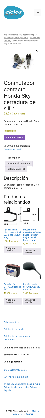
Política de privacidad (14, 329)
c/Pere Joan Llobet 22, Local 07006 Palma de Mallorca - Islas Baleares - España (22, 387)
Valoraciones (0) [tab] (16, 169)
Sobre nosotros (11, 322)
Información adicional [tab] (19, 163)
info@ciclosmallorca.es (15, 370)
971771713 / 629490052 (16, 377)
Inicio (6, 35)
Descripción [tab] (14, 157)
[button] (37, 51)
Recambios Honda (13, 149)
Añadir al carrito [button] (10, 249)
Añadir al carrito (14, 137)
